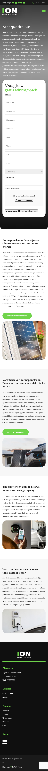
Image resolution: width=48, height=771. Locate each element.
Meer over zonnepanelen (17, 316)
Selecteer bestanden (24, 200)
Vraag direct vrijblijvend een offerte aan (21, 211)
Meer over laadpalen (15, 432)
